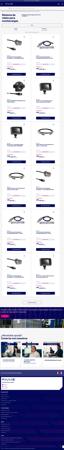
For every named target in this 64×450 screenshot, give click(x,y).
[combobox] (32, 8)
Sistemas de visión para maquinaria (20, 11)
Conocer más (4, 316)
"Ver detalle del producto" (16, 74)
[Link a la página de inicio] (4, 11)
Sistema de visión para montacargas (33, 11)
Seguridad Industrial (10, 11)
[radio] (15, 30)
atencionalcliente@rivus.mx (53, 360)
